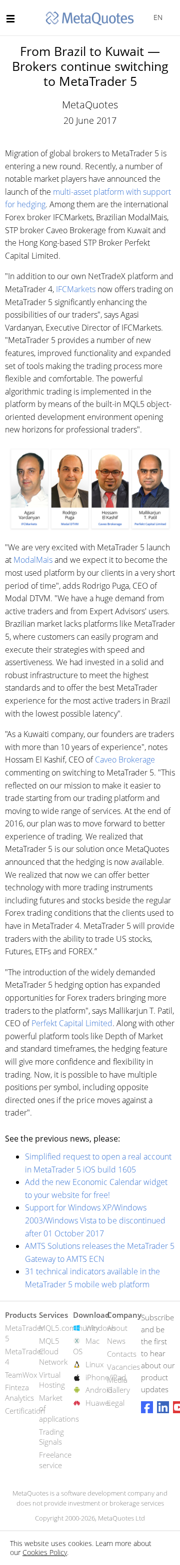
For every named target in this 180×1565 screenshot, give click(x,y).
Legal (115, 1403)
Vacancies (123, 1367)
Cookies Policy (44, 1552)
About (117, 1328)
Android (99, 1390)
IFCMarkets (76, 289)
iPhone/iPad (106, 1377)
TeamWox (21, 1375)
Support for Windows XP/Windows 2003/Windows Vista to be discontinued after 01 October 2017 (95, 1220)
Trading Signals (51, 1437)
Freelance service (55, 1460)
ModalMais (33, 559)
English (156, 17)
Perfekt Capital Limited (72, 1023)
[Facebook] (147, 1407)
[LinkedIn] (163, 1407)
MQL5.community (69, 1328)
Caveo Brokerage (125, 759)
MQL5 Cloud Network (53, 1351)
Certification (25, 1411)
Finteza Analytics (19, 1392)
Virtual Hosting (52, 1380)
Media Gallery (118, 1385)
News (116, 1341)
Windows (101, 1328)
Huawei (98, 1403)
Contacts (121, 1354)
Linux (95, 1364)
